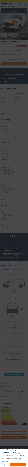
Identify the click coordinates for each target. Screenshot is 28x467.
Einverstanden (18, 464)
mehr (3, 465)
